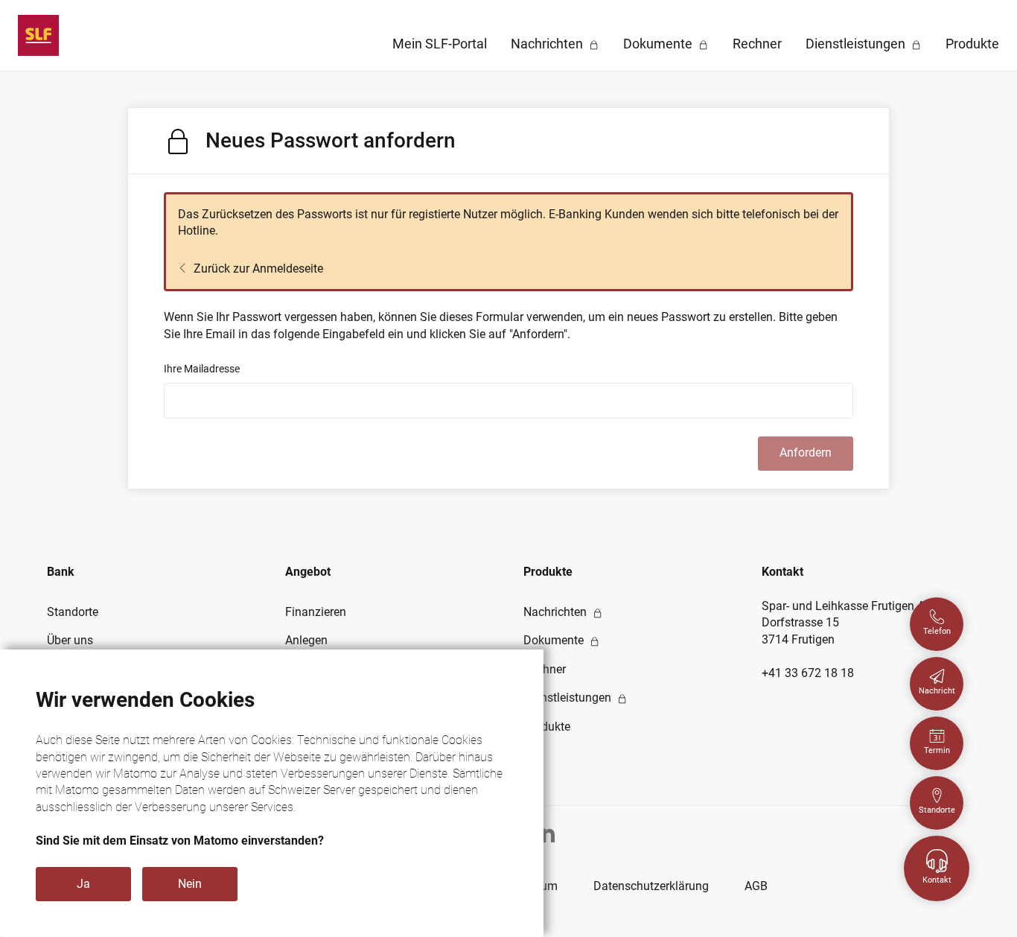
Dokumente (657, 43)
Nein (190, 884)
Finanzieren (315, 612)
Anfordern (806, 452)
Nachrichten (547, 43)
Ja (83, 884)
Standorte (72, 612)
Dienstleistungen (855, 43)
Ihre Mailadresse (202, 369)
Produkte (972, 43)
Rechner (757, 43)
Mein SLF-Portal (439, 43)
